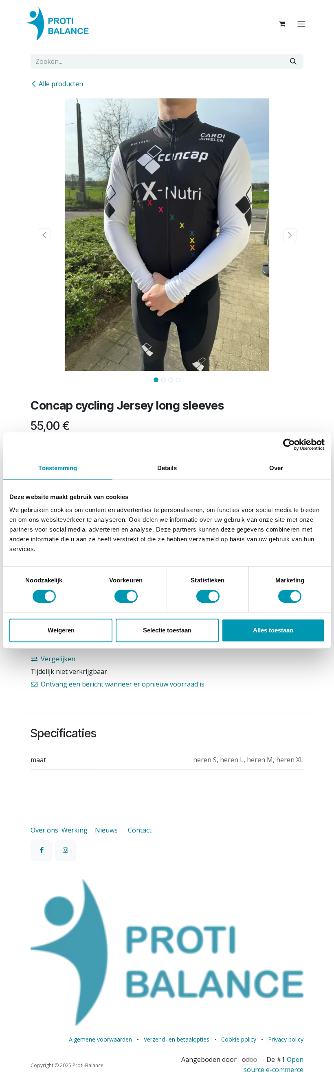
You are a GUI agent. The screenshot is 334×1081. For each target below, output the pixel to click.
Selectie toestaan (167, 630)
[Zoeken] (293, 61)
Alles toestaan (273, 630)
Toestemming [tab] (57, 467)
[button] (44, 234)
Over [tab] (276, 467)
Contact (140, 830)
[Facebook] (41, 850)
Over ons (44, 830)
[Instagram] (65, 850)
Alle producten (61, 83)
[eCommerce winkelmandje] (282, 23)
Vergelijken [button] (58, 658)
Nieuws (106, 830)
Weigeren (61, 630)
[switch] (126, 596)
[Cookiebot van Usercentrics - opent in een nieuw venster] (289, 444)
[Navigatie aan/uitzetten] (301, 23)
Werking (75, 830)
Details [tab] (167, 467)
